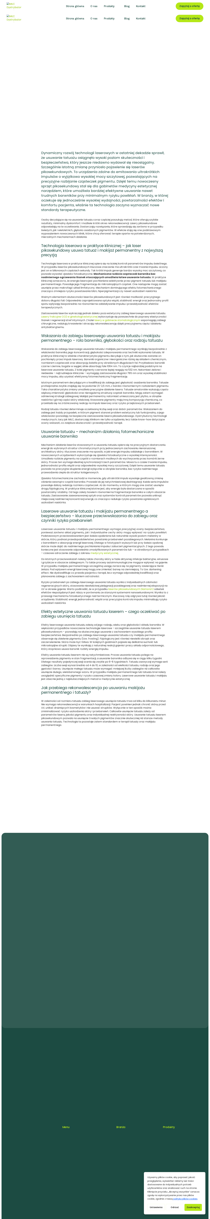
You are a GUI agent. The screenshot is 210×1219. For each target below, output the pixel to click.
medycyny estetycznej (104, 553)
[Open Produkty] (117, 6)
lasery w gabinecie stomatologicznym (117, 320)
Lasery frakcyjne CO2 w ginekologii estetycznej (69, 316)
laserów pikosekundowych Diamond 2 (131, 589)
